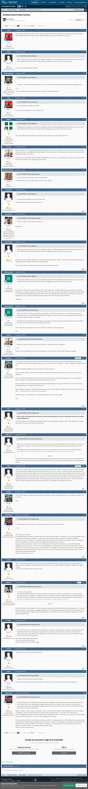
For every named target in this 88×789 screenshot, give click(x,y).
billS (8, 30)
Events (44, 2)
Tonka (8, 52)
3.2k (9, 449)
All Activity (53, 2)
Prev (6, 25)
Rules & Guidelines (81, 2)
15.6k (9, 600)
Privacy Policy (5, 780)
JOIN (19, 6)
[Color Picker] (25, 6)
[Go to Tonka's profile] (8, 58)
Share (71, 20)
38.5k (9, 228)
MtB (33, 77)
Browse (35, 2)
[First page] (3, 26)
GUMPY (8, 119)
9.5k (9, 88)
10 (29, 25)
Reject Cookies (81, 785)
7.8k (9, 161)
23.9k (9, 532)
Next (32, 25)
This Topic (79, 6)
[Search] (85, 6)
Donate (70, 2)
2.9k (9, 259)
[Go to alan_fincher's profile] (8, 220)
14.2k (9, 137)
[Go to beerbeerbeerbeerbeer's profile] (8, 176)
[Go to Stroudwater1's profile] (8, 248)
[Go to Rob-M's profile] (8, 153)
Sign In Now (64, 753)
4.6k (9, 426)
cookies (11, 785)
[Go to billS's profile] (8, 37)
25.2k (9, 207)
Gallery (62, 2)
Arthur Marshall (8, 73)
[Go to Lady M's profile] (8, 566)
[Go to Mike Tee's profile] (8, 441)
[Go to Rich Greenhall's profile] (8, 278)
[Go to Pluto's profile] (8, 415)
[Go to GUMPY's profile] (8, 126)
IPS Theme (3, 779)
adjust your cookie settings (49, 785)
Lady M (9, 560)
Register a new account (24, 753)
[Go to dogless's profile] (8, 364)
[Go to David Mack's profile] (8, 196)
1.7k (9, 372)
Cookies (18, 780)
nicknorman (8, 515)
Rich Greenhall (8, 272)
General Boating (20, 20)
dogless (8, 358)
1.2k (9, 577)
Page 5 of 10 (41, 25)
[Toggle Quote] (17, 55)
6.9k (9, 66)
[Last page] (36, 26)
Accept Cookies (69, 785)
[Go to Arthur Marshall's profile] (8, 80)
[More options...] (83, 30)
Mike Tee (8, 434)
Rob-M (9, 147)
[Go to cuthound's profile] (4, 19)
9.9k (9, 184)
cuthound (11, 19)
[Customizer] (22, 6)
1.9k (9, 45)
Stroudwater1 (8, 242)
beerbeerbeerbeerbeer (8, 170)
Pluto (8, 409)
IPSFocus (10, 779)
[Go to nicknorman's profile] (8, 521)
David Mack (8, 190)
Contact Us (12, 780)
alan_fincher (8, 214)
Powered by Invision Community (68, 781)
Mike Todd (34, 174)
